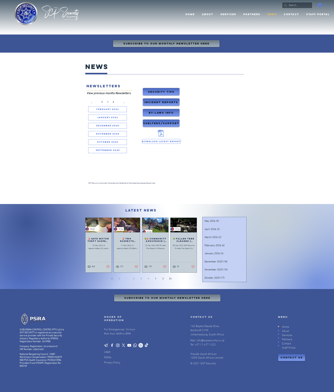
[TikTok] (146, 345)
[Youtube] (129, 345)
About (285, 331)
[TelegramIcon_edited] (106, 345)
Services (287, 335)
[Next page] (163, 278)
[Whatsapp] (140, 345)
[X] (123, 345)
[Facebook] (112, 345)
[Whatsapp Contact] (135, 345)
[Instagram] (118, 345)
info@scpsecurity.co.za (210, 340)
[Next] (124, 102)
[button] (252, 14)
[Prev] (92, 102)
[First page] (112, 278)
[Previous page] (119, 278)
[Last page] (170, 278)
